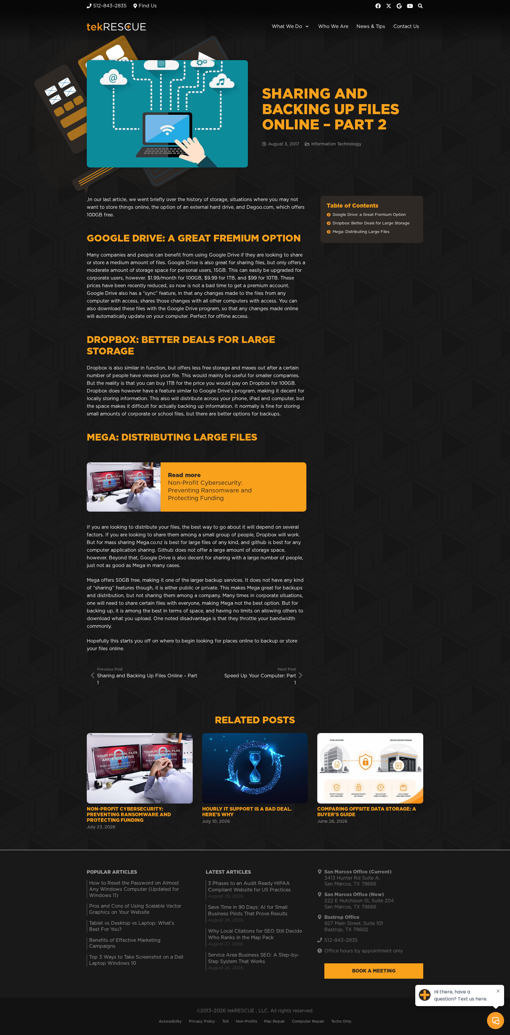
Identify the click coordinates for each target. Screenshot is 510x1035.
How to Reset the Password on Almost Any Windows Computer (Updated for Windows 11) (134, 889)
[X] (388, 6)
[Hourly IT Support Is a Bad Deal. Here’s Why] (255, 782)
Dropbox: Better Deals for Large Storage (371, 223)
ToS (225, 1022)
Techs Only (341, 1022)
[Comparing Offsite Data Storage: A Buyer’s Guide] (370, 782)
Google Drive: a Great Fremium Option (369, 215)
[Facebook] (378, 6)
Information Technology (336, 144)
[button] (306, 26)
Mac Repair (274, 1022)
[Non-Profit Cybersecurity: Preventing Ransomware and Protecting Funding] (140, 782)
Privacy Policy (202, 1022)
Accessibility (170, 1022)
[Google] (399, 6)
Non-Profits (246, 1022)
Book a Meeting (373, 971)
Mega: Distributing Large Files (361, 232)
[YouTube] (410, 6)
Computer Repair (308, 1022)
